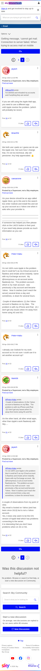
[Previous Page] (13, 60)
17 (6, 164)
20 (6, 364)
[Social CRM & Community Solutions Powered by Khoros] (33, 666)
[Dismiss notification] (38, 10)
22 (6, 535)
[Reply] (36, 123)
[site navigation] (2, 3)
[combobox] (18, 17)
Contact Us (35, 650)
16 (6, 118)
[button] (38, 68)
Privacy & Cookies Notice (10, 647)
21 (6, 432)
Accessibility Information (31, 647)
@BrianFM (9, 90)
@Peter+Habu (10, 400)
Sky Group (5, 652)
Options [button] (4, 34)
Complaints (6, 650)
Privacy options (7, 645)
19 (6, 321)
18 (6, 239)
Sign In (38, 3)
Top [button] (21, 641)
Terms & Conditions (32, 645)
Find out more (7, 83)
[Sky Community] (13, 3)
